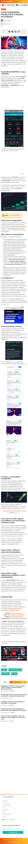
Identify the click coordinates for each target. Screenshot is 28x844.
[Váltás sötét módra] (23, 1)
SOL (20, 5)
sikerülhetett (8, 362)
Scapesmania (5, 673)
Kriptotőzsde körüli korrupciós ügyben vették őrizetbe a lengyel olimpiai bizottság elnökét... (13, 687)
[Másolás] (19, 32)
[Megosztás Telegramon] (12, 32)
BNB (6, 5)
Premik (11, 721)
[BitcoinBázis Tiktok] (20, 842)
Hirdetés (3, 9)
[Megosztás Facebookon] (9, 32)
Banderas (12, 690)
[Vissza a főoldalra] (6, 1)
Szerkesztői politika (6, 805)
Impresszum (5, 800)
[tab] (5, 682)
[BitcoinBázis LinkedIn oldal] (15, 842)
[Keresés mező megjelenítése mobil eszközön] (21, 2)
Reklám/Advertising (6, 814)
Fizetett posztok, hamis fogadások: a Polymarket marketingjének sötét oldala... (14, 709)
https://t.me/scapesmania (16, 616)
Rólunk (4, 811)
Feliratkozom (13, 832)
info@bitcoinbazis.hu (9, 819)
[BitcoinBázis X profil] (8, 842)
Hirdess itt (22, 107)
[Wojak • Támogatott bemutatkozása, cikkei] (2, 20)
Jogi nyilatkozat (5, 803)
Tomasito (12, 712)
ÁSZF (3, 807)
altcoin (4, 670)
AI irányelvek (5, 809)
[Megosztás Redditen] (16, 32)
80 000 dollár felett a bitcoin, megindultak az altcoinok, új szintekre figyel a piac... (14, 695)
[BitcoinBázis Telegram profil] (18, 842)
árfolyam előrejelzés (15, 670)
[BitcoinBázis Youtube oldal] (13, 842)
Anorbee (12, 705)
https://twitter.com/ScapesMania (16, 615)
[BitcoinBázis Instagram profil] (11, 842)
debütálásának (5, 83)
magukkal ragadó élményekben (18, 226)
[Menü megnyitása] (26, 1)
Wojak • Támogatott (7, 20)
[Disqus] (14, 740)
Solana (14, 673)
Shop (3, 816)
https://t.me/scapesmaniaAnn (19, 618)
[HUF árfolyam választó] (26, 5)
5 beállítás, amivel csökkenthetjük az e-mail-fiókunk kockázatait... (13, 702)
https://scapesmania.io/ (17, 613)
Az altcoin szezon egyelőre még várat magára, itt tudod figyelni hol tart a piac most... (13, 717)
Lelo (11, 698)
